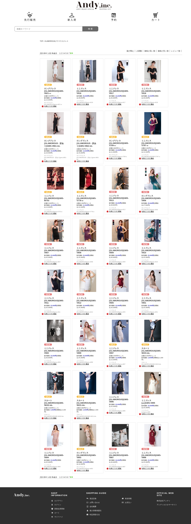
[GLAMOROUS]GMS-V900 (54, 350)
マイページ (58, 517)
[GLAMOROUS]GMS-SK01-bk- (86, 402)
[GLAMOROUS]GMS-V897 (119, 350)
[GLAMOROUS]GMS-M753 (54, 198)
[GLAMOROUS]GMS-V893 (86, 455)
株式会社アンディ (163, 501)
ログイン (57, 505)
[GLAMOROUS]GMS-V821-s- (54, 90)
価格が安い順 (163, 51)
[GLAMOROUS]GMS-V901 (151, 300)
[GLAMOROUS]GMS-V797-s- (151, 143)
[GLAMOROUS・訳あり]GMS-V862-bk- (86, 143)
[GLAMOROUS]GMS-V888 (151, 455)
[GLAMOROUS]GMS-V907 (54, 250)
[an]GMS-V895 (148, 401)
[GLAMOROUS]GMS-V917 (119, 90)
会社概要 (93, 507)
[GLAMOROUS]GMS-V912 (86, 300)
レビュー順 (175, 51)
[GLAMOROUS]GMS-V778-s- (86, 198)
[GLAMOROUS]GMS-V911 (54, 300)
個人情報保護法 (95, 511)
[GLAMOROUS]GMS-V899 (86, 350)
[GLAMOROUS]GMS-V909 (119, 250)
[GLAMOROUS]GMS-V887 (119, 455)
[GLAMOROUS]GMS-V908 (86, 250)
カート (56, 513)
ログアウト (58, 501)
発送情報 (128, 499)
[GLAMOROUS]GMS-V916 (86, 90)
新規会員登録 (59, 509)
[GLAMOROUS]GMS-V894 (54, 455)
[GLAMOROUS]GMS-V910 (151, 250)
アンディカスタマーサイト (167, 505)
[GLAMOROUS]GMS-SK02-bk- (54, 402)
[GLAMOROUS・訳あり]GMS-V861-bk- (54, 143)
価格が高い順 (149, 51)
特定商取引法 (95, 515)
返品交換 (93, 499)
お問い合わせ (95, 502)
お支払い (128, 502)
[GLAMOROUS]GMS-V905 (119, 300)
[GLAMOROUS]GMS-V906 (151, 198)
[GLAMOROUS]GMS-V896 (119, 399)
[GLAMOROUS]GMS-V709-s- (119, 143)
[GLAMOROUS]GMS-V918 (151, 90)
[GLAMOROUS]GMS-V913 (119, 197)
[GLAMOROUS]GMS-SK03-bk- (151, 350)
